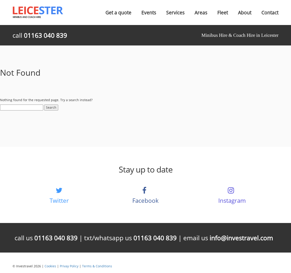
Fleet (222, 12)
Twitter (59, 200)
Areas (201, 12)
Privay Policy (69, 266)
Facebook (145, 200)
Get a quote (118, 12)
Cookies (50, 266)
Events (148, 12)
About (244, 12)
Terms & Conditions (97, 266)
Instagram (232, 200)
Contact (269, 12)
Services (175, 12)
